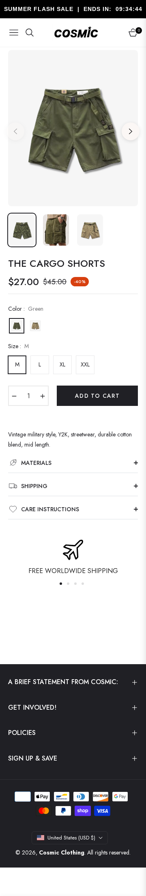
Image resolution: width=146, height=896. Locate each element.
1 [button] (61, 583)
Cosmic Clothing (61, 852)
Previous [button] (15, 131)
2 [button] (68, 583)
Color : (25, 309)
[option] (73, 128)
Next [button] (131, 131)
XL (62, 364)
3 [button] (75, 583)
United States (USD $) (71, 837)
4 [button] (83, 583)
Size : (18, 346)
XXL (85, 364)
